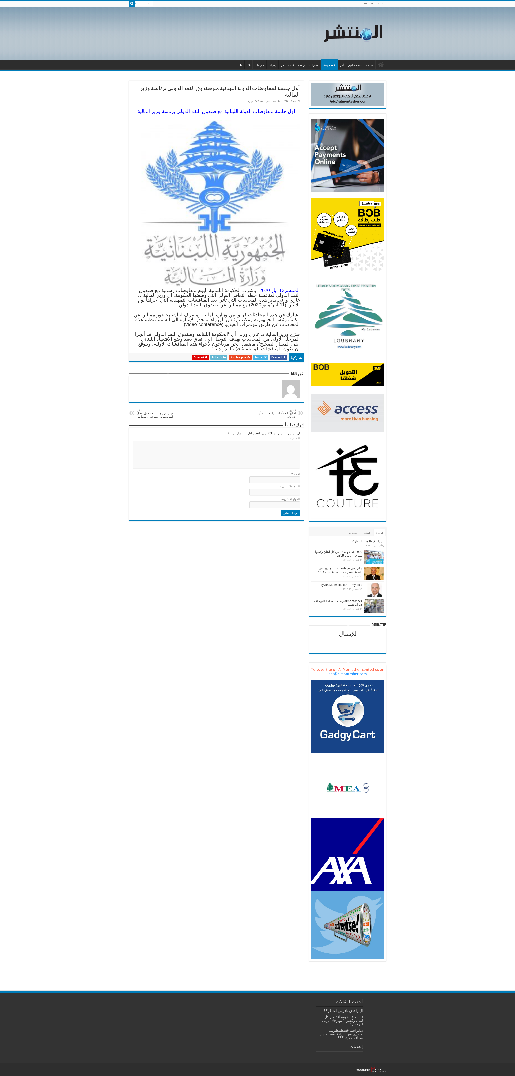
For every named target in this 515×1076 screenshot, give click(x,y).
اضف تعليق (271, 101)
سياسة (369, 65)
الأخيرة (379, 532)
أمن (342, 65)
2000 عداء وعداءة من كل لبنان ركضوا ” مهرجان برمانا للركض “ (337, 553)
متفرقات (313, 65)
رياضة (301, 65)
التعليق (295, 438)
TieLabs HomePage (381, 64)
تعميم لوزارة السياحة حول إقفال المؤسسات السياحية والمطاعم (155, 413)
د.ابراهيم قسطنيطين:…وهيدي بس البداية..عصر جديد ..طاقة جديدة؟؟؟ (340, 570)
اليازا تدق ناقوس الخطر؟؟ (367, 541)
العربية (381, 3)
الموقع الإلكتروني (290, 499)
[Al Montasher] (353, 33)
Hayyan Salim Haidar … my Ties (340, 585)
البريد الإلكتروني (290, 486)
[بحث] (132, 4)
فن (282, 65)
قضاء (291, 65)
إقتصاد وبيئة (329, 65)
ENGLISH (369, 3)
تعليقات (353, 532)
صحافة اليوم (355, 65)
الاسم (295, 474)
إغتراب (272, 65)
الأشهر (366, 532)
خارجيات (259, 65)
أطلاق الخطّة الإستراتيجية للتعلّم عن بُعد (277, 413)
